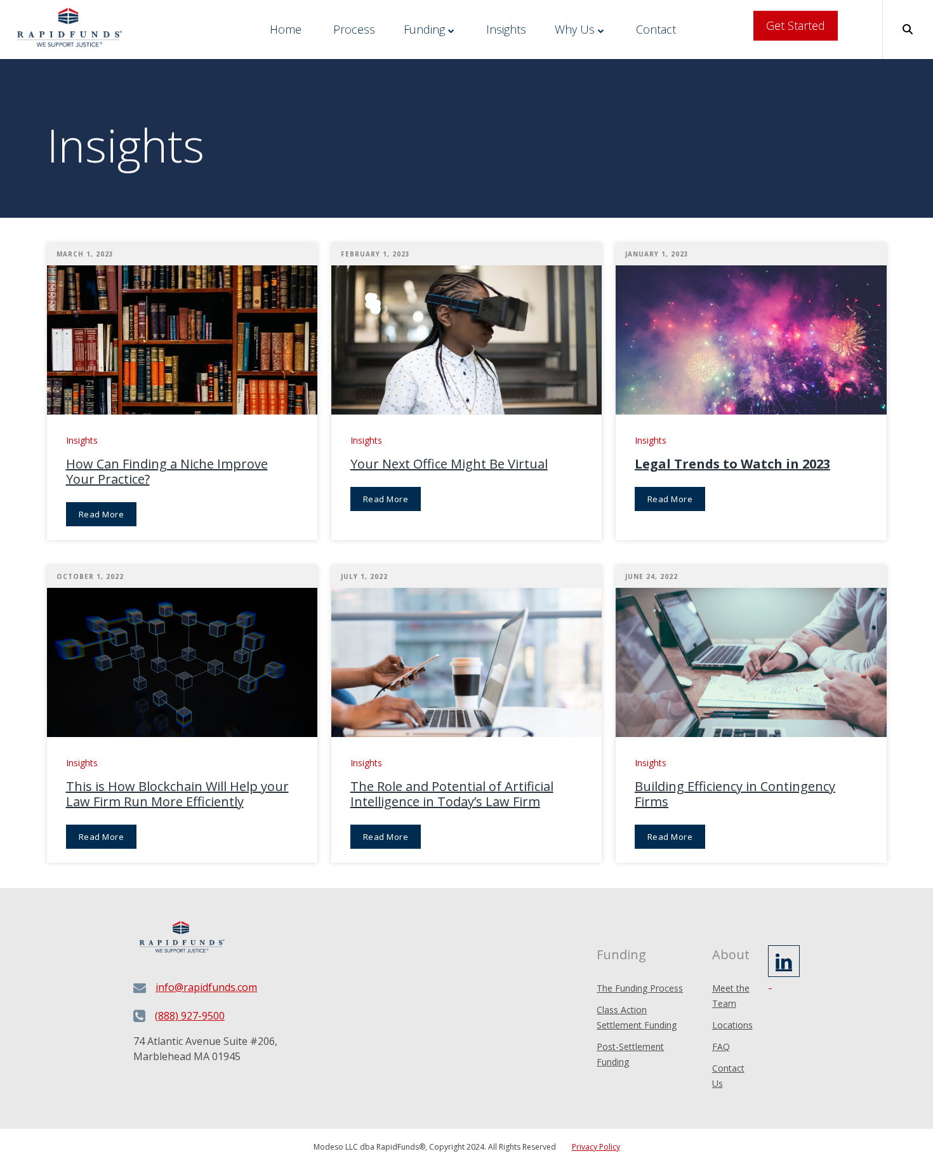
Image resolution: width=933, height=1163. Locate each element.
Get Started (795, 25)
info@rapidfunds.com (206, 987)
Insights (506, 29)
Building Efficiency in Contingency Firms (735, 794)
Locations (732, 1025)
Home (285, 29)
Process (354, 29)
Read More (101, 514)
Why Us (575, 29)
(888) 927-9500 (190, 1016)
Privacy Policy (596, 1146)
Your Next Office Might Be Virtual (449, 464)
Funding (424, 29)
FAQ (721, 1046)
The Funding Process (640, 988)
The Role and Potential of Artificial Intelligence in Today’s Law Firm (451, 794)
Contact (656, 29)
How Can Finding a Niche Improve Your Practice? (167, 471)
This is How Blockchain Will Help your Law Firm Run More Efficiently (177, 794)
